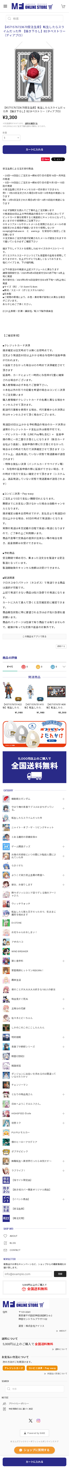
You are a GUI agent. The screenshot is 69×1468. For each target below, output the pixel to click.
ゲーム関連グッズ (21, 846)
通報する (61, 646)
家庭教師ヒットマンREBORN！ (28, 970)
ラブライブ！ (19, 1170)
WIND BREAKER (20, 951)
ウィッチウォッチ (21, 903)
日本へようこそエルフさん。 (27, 1104)
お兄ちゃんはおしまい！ (24, 932)
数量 (5, 133)
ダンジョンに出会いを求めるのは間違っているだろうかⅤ (34, 1075)
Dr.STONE (17, 922)
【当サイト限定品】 (22, 1180)
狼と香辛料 (17, 961)
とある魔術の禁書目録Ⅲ (26, 837)
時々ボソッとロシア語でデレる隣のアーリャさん (34, 894)
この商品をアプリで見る (34, 636)
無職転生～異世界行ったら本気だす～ (31, 1161)
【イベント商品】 (21, 1199)
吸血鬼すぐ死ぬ (20, 999)
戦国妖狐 (16, 1065)
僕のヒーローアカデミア (24, 1142)
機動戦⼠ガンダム (21, 799)
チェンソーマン (20, 1085)
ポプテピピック (20, 1151)
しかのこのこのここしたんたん (28, 1027)
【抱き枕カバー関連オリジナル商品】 (31, 1189)
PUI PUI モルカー (21, 1132)
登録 (60, 1274)
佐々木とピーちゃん (22, 1018)
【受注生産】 (19, 1208)
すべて (10, 667)
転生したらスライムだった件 (27, 818)
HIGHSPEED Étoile (21, 1113)
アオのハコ (17, 942)
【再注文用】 (19, 1218)
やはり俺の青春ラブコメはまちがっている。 (33, 808)
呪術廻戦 (16, 1037)
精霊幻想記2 (18, 1056)
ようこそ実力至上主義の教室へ (28, 875)
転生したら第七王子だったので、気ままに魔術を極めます (34, 913)
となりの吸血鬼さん (22, 1094)
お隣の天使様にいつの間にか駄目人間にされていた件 (34, 856)
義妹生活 (16, 980)
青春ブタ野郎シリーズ (23, 1046)
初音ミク (16, 1123)
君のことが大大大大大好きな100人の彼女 (33, 989)
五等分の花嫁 (19, 1008)
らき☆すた (17, 865)
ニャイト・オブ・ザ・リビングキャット (33, 827)
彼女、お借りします (22, 884)
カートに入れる (34, 149)
